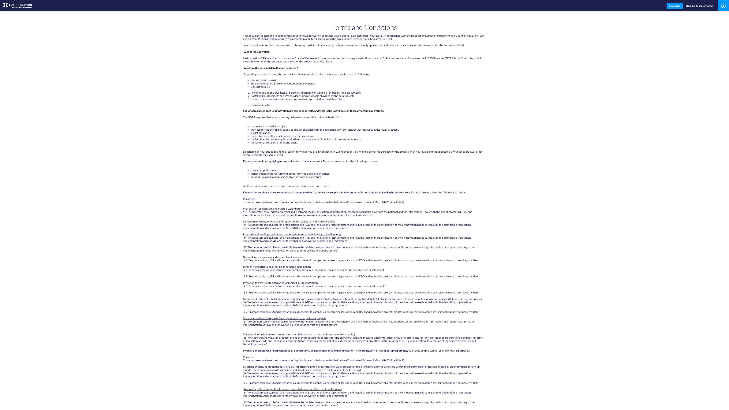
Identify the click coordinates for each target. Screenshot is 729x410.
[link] (699, 5)
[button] (674, 6)
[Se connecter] (723, 5)
